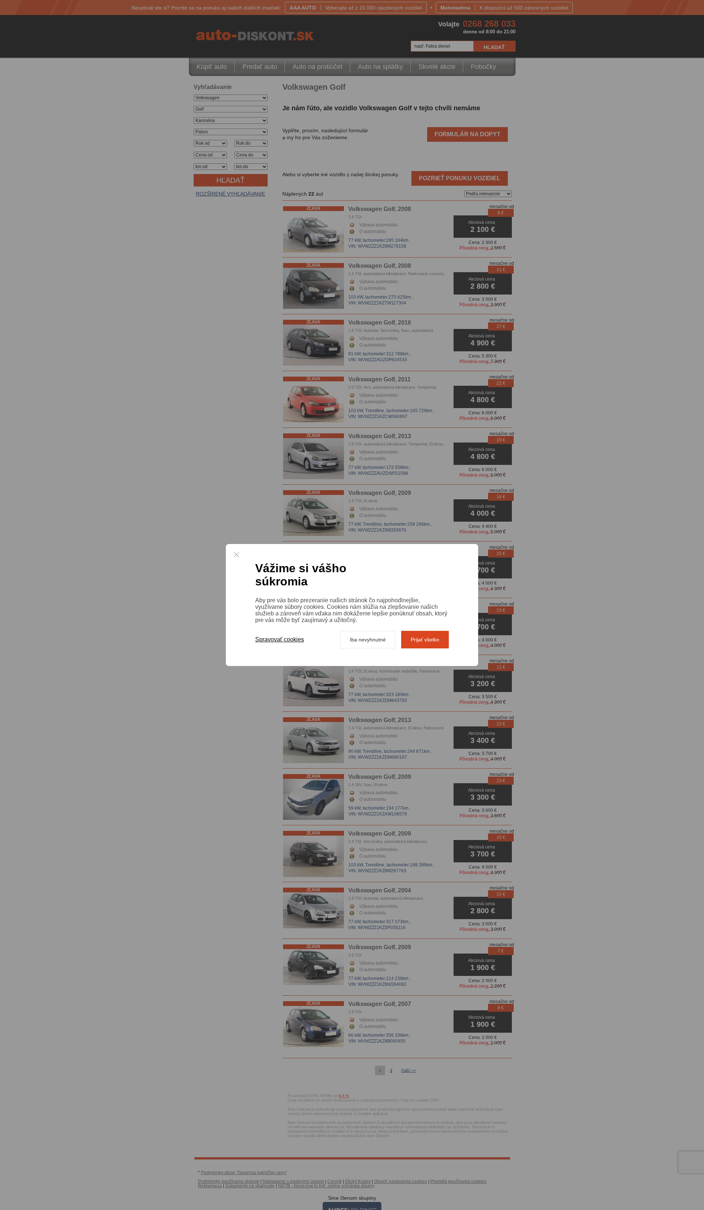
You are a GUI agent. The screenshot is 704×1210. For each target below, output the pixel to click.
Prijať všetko (425, 640)
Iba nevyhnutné (368, 640)
